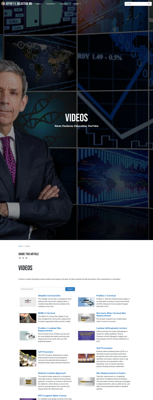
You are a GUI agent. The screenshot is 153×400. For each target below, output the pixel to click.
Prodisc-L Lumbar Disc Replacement (49, 329)
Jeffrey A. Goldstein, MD (18, 4)
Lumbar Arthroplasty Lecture (111, 328)
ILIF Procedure (45, 352)
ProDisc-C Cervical (106, 295)
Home (20, 246)
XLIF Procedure (104, 348)
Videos (77, 4)
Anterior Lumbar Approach (52, 373)
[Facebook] (19, 258)
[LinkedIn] (26, 258)
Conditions (64, 4)
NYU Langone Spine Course (52, 395)
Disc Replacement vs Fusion (110, 373)
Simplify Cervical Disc (49, 295)
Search (70, 289)
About (38, 4)
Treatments (50, 4)
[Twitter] (23, 258)
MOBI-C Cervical (46, 313)
